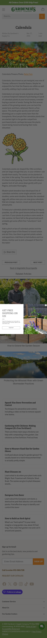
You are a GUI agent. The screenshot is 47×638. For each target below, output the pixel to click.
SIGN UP (11, 327)
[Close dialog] (46, 305)
